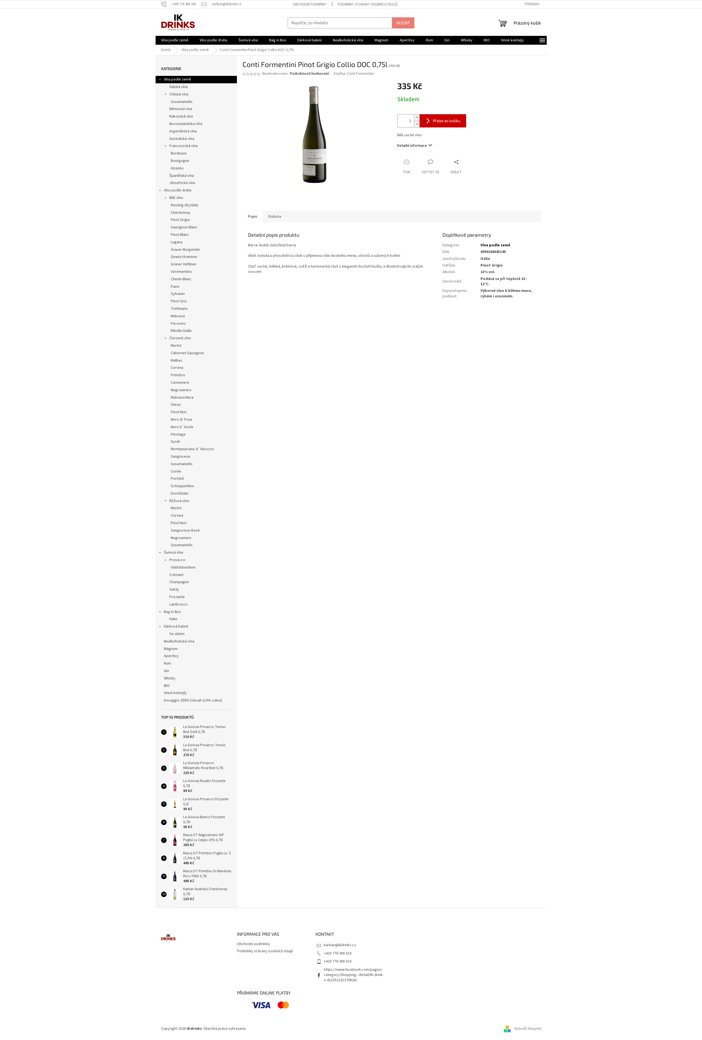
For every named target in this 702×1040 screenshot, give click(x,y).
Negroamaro (181, 390)
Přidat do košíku (446, 120)
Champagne (179, 582)
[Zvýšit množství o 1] (417, 117)
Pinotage (178, 434)
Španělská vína (181, 175)
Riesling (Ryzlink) (184, 205)
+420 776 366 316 (337, 953)
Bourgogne (180, 161)
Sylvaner (178, 294)
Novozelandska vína (185, 124)
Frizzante (177, 597)
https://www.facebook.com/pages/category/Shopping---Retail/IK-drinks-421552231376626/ (353, 975)
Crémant (176, 575)
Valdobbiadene (183, 567)
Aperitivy (171, 656)
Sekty (174, 589)
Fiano (175, 286)
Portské (177, 478)
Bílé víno (176, 198)
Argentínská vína (183, 131)
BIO (167, 686)
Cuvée (176, 471)
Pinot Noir (179, 412)
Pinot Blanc (180, 235)
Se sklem (177, 634)
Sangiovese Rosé (185, 530)
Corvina (177, 367)
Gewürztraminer (184, 257)
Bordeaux (178, 153)
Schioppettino (182, 486)
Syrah (175, 441)
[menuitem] (175, 40)
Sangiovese (180, 456)
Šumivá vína (173, 552)
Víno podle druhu (177, 190)
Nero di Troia (181, 419)
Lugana (176, 242)
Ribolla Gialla (181, 331)
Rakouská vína (181, 116)
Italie (173, 619)
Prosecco (177, 560)
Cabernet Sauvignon (187, 353)
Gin (166, 671)
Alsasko (177, 168)
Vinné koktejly (175, 693)
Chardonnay (180, 212)
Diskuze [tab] (274, 216)
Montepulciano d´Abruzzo (192, 449)
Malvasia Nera (182, 397)
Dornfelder (180, 493)
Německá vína (180, 109)
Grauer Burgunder (185, 249)
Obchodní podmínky (310, 4)
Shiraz (176, 404)
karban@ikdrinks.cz (340, 945)
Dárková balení (176, 626)
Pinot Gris (179, 301)
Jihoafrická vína (182, 183)
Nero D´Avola (182, 427)
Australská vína (181, 139)
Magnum (171, 649)
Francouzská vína (183, 146)
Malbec (177, 360)
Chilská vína (178, 94)
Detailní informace (412, 145)
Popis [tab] (252, 216)
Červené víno (180, 338)
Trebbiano (179, 308)
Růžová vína (179, 501)
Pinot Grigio (180, 220)
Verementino (181, 271)
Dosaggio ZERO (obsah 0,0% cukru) (193, 700)
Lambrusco (178, 604)
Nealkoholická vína (179, 641)
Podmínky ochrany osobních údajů (368, 4)
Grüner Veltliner (183, 264)
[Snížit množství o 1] (417, 124)
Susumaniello (182, 102)
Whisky (169, 678)
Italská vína (178, 87)
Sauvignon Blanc (184, 227)
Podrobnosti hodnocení (309, 73)
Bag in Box (172, 612)
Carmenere (180, 382)
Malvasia (178, 316)
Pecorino (178, 323)
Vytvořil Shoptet (527, 1028)
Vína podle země (177, 79)
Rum (167, 663)
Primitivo (178, 375)
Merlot (176, 345)
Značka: (353, 73)
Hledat (403, 22)
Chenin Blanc (181, 279)
